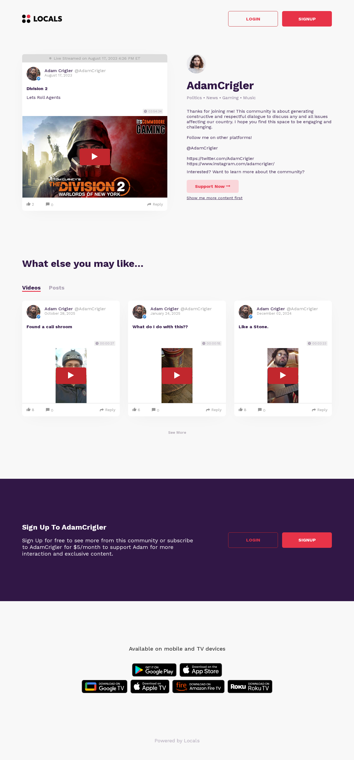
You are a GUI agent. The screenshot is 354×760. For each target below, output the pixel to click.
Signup (307, 19)
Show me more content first (215, 198)
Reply (158, 204)
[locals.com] (42, 19)
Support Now (210, 186)
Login (253, 19)
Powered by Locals (177, 740)
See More (177, 432)
